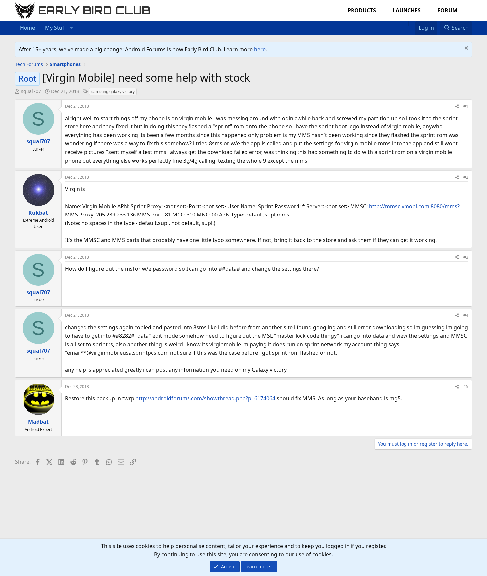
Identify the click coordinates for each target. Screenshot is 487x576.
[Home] (405, 23)
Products (362, 10)
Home (27, 27)
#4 (465, 315)
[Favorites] (411, 23)
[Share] (457, 106)
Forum (447, 10)
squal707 (31, 91)
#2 (465, 177)
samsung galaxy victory (113, 91)
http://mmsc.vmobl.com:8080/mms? (414, 206)
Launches (407, 10)
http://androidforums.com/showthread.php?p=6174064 (205, 398)
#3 (465, 257)
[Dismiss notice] (465, 48)
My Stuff (55, 27)
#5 (465, 386)
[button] (71, 28)
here (260, 49)
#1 (465, 106)
